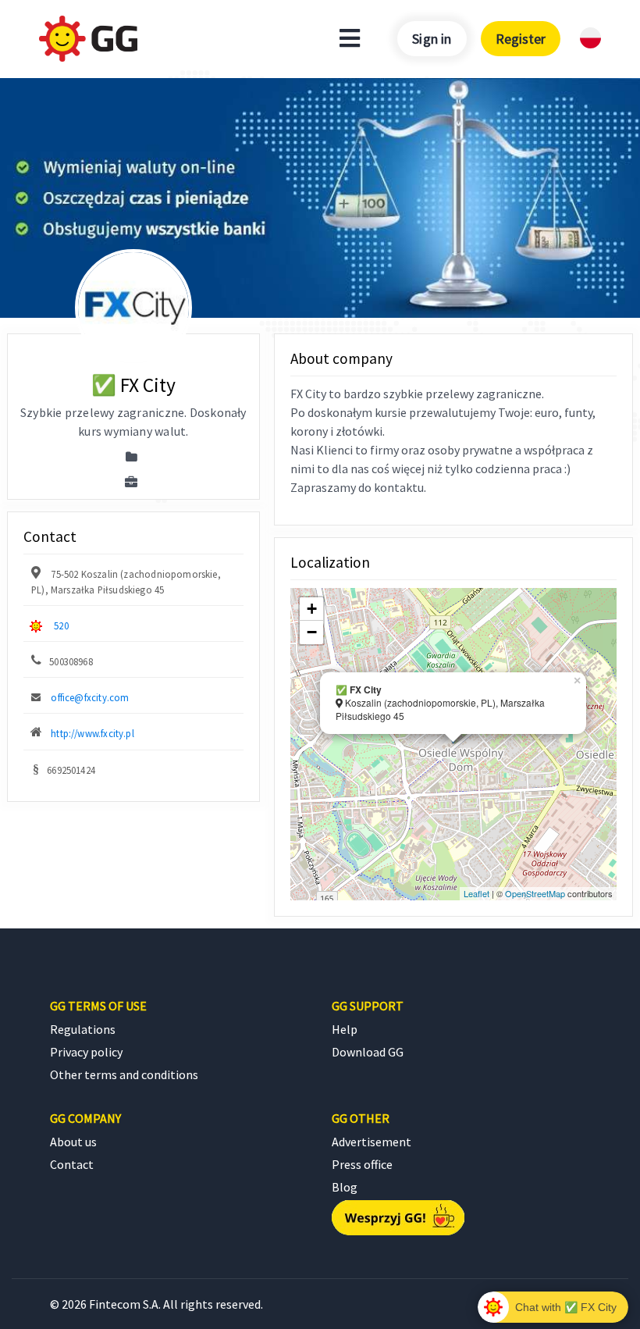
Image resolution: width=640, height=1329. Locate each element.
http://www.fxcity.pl (92, 733)
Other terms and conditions (124, 1074)
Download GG (368, 1052)
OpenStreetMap (535, 893)
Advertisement (371, 1141)
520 (61, 625)
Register (521, 39)
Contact (72, 1164)
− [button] (312, 632)
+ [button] (312, 608)
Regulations (83, 1029)
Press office (362, 1164)
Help (344, 1029)
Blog (344, 1187)
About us (73, 1141)
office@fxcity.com (90, 697)
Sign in (431, 39)
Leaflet (476, 893)
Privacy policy (86, 1052)
